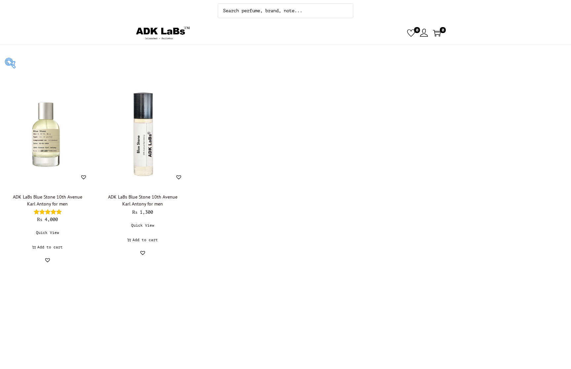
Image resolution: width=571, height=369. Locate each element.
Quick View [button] (47, 233)
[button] (84, 177)
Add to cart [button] (50, 247)
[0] (411, 33)
